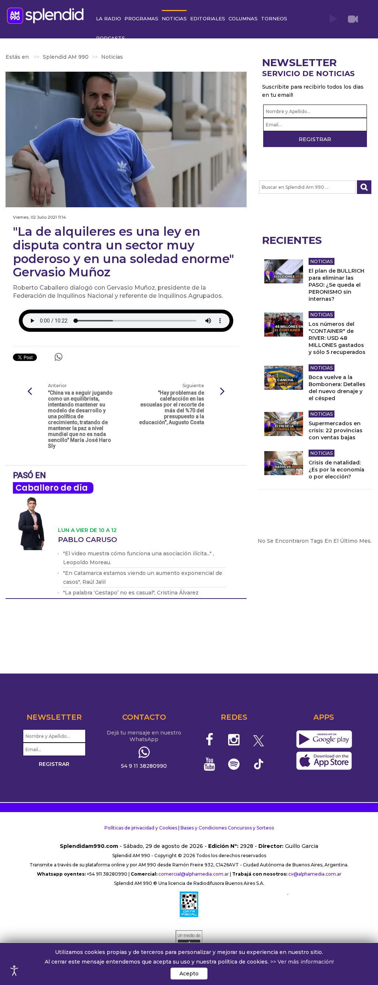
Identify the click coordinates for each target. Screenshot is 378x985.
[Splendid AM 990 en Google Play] (324, 739)
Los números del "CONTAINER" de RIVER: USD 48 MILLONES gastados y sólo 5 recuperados (337, 338)
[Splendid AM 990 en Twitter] (258, 739)
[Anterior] (29, 392)
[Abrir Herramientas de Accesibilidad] (14, 970)
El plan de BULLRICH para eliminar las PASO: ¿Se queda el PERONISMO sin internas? (336, 284)
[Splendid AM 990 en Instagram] (234, 739)
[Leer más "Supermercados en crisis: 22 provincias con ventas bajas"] (283, 424)
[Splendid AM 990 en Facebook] (209, 739)
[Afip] (189, 904)
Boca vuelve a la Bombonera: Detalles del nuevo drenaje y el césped (337, 388)
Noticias (321, 261)
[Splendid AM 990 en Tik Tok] (258, 763)
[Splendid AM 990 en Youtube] (209, 764)
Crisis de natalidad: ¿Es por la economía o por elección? (336, 469)
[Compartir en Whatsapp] (58, 356)
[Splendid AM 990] (47, 15)
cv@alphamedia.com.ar (314, 874)
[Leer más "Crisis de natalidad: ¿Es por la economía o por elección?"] (283, 463)
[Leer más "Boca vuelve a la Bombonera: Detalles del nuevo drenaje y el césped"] (283, 378)
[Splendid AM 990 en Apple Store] (324, 761)
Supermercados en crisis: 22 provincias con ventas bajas (335, 430)
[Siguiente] (223, 392)
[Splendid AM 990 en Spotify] (234, 764)
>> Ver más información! (302, 961)
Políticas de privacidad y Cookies (140, 828)
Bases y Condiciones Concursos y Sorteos (227, 828)
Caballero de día (52, 488)
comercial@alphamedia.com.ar (193, 874)
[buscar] (364, 187)
